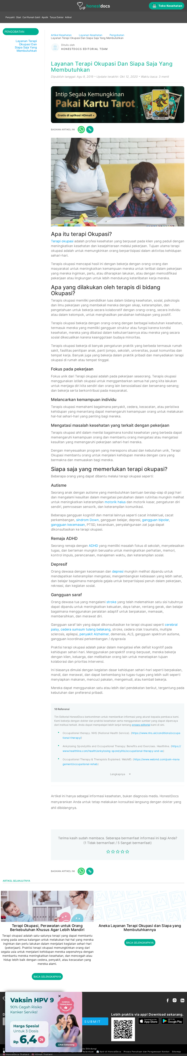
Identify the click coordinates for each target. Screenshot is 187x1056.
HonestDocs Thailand (17, 1054)
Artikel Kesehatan (61, 35)
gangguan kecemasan (68, 525)
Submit (92, 1021)
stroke (111, 602)
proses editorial (141, 724)
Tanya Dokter (57, 17)
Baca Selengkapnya (47, 976)
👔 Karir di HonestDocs (108, 1051)
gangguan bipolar (155, 520)
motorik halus (115, 502)
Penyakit (10, 17)
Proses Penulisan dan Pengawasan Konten (147, 1051)
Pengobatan (117, 35)
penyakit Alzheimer (94, 634)
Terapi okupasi (62, 241)
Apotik (45, 17)
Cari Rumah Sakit (31, 17)
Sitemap (176, 1051)
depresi (117, 571)
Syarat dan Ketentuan (82, 1051)
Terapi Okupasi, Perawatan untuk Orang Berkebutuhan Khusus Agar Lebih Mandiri (47, 928)
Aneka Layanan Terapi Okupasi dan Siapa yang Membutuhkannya (140, 928)
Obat (18, 17)
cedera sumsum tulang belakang (85, 629)
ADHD (93, 546)
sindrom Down (87, 520)
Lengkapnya (117, 774)
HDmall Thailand (43, 1054)
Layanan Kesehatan (91, 35)
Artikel (68, 17)
